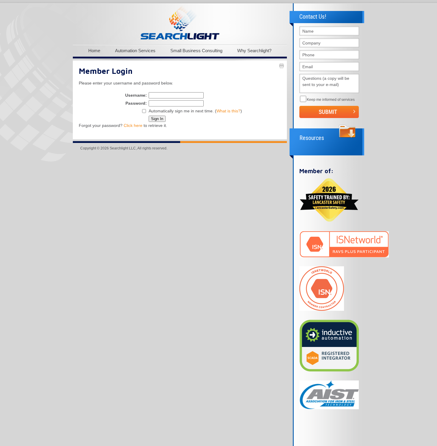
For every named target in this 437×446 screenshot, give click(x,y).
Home (94, 50)
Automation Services (135, 50)
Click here (133, 125)
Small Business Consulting (196, 50)
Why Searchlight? (254, 50)
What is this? (228, 111)
